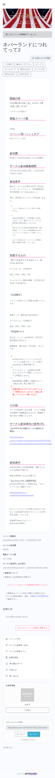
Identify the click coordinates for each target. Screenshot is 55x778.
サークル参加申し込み (18, 645)
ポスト (35, 734)
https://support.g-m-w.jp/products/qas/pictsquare (22, 494)
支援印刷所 (13, 657)
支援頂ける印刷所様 (38, 596)
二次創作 (8, 64)
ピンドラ (39, 64)
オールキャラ (10, 69)
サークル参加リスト (17, 651)
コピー (22, 734)
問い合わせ (14, 676)
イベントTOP (14, 639)
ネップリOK (40, 69)
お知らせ (13, 669)
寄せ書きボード (16, 663)
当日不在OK (24, 74)
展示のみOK (25, 69)
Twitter (27, 710)
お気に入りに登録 (42, 58)
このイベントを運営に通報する (34, 627)
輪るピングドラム (23, 64)
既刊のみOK (10, 74)
